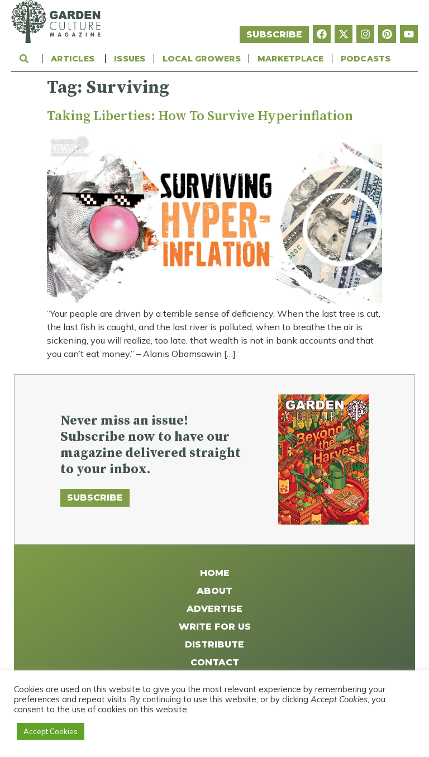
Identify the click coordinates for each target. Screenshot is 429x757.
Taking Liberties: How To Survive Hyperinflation (200, 116)
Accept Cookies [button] (50, 731)
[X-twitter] (343, 34)
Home (215, 573)
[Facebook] (322, 34)
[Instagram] (365, 34)
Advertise (214, 608)
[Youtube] (409, 34)
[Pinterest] (387, 34)
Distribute (214, 644)
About (214, 590)
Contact (214, 662)
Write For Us (215, 626)
